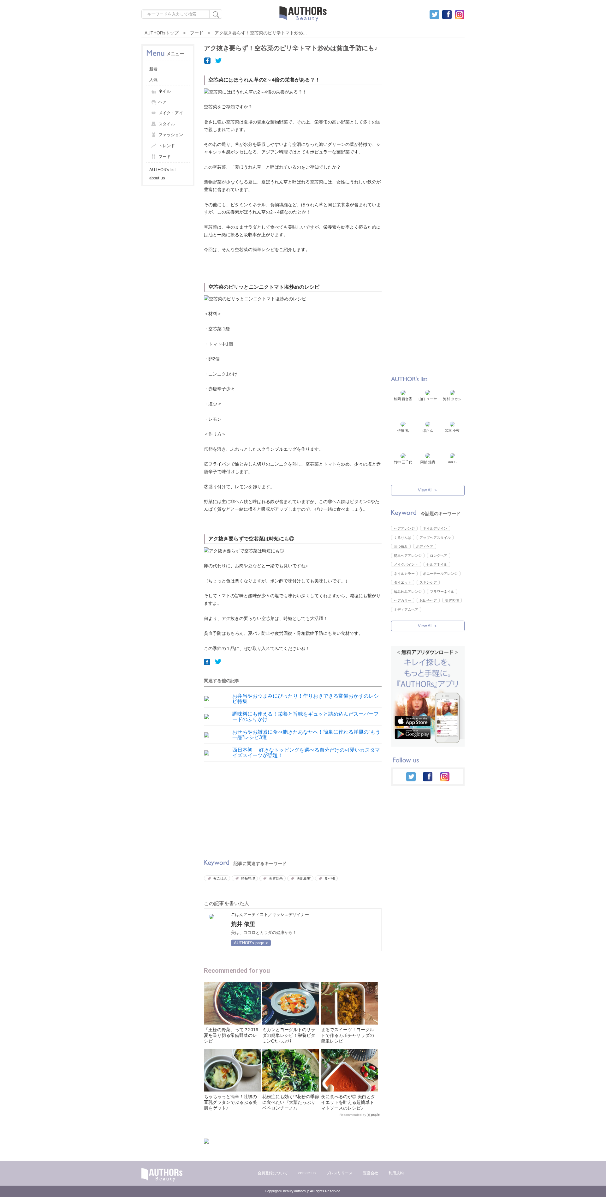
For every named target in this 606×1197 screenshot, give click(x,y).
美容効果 (276, 878)
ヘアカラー (402, 600)
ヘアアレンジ (404, 528)
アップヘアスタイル (435, 537)
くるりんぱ (402, 537)
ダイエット (402, 582)
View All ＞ (428, 490)
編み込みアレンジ (408, 591)
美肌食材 (304, 878)
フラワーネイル (442, 591)
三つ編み (401, 546)
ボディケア (424, 546)
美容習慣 (452, 600)
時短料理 (248, 878)
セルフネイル (436, 564)
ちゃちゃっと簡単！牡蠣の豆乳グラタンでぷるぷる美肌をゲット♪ (230, 1102)
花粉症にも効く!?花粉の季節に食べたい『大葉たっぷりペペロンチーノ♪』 (290, 1102)
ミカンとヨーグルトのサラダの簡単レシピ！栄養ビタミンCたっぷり (288, 1035)
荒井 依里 (243, 924)
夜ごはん (220, 878)
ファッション (170, 134)
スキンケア (428, 582)
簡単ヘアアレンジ (408, 555)
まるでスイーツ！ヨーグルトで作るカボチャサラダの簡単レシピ (347, 1035)
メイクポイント (406, 564)
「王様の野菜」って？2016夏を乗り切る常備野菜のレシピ (231, 1035)
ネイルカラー (404, 573)
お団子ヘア (428, 600)
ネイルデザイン (435, 528)
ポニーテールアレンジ (440, 573)
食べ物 (329, 878)
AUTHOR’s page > (251, 943)
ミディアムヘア (406, 609)
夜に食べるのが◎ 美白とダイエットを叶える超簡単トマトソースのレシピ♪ (348, 1102)
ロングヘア (438, 555)
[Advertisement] (246, 809)
